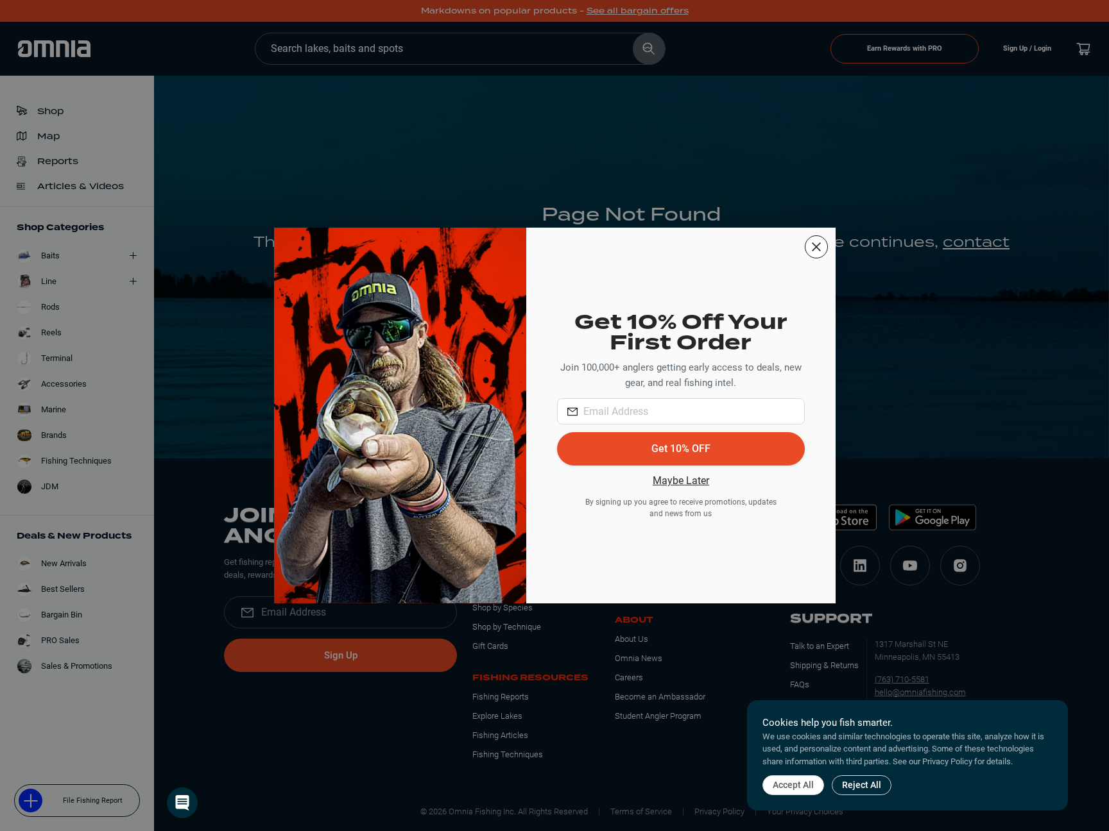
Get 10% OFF (680, 448)
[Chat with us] (182, 802)
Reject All (861, 785)
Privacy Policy (947, 761)
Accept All (793, 785)
